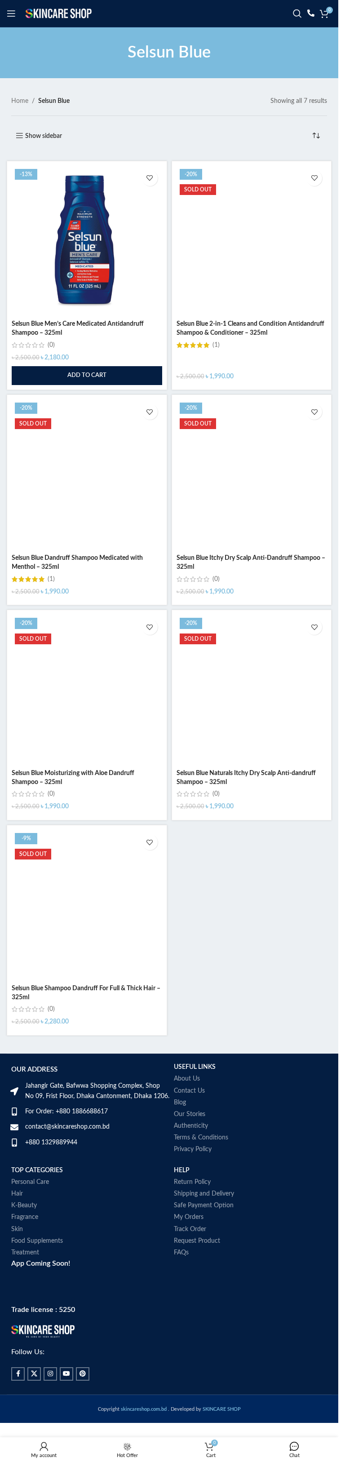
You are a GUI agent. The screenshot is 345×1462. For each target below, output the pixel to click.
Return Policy (192, 1182)
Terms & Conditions (201, 1137)
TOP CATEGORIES (37, 1170)
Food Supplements (37, 1241)
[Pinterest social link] (82, 1374)
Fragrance (24, 1217)
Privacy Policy (193, 1149)
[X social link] (34, 1374)
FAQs (181, 1252)
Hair (17, 1194)
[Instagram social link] (50, 1374)
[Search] (297, 13)
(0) (51, 345)
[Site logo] (58, 13)
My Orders (188, 1217)
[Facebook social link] (18, 1374)
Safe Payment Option (204, 1205)
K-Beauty (24, 1205)
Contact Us (189, 1091)
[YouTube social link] (66, 1374)
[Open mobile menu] (11, 13)
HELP (182, 1170)
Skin (17, 1229)
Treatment (25, 1252)
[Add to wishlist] (150, 178)
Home (19, 101)
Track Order (190, 1229)
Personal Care (30, 1182)
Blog (180, 1102)
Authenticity (191, 1126)
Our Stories (189, 1114)
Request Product (197, 1241)
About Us (187, 1079)
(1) (216, 345)
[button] (87, 375)
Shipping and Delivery (204, 1194)
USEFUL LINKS (195, 1067)
